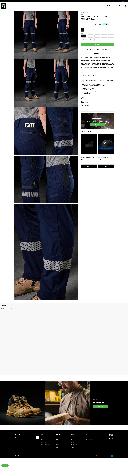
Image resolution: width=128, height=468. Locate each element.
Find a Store (97, 124)
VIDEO (44, 5)
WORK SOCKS (43, 442)
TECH (39, 5)
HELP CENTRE (58, 444)
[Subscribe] (37, 437)
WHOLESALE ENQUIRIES (90, 439)
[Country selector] (126, 1)
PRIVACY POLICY (74, 444)
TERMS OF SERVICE (74, 447)
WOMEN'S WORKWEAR (45, 444)
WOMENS (24, 5)
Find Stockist (97, 53)
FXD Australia (16, 455)
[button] (120, 6)
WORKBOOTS (11, 5)
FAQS (57, 442)
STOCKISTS (50, 5)
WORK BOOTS (43, 439)
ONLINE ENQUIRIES (89, 437)
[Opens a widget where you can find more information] (5, 465)
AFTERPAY (58, 447)
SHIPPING (57, 437)
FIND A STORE (100, 406)
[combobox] (113, 5)
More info (110, 24)
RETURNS (57, 439)
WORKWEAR (18, 5)
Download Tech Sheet (85, 105)
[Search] (107, 6)
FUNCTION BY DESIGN (32, 5)
